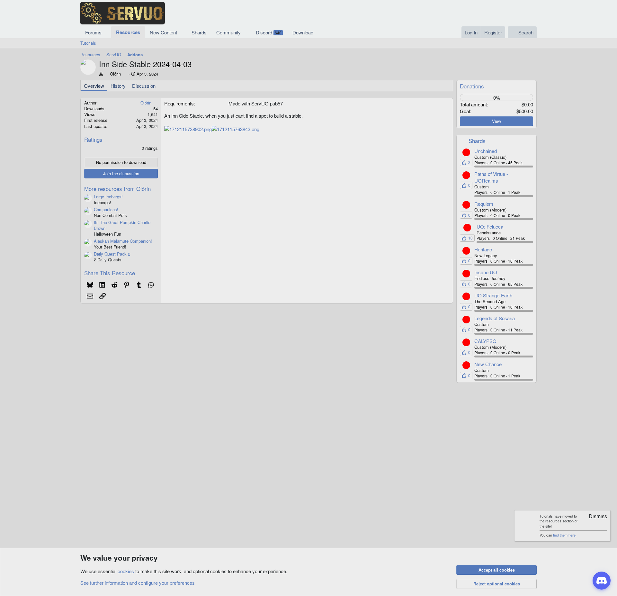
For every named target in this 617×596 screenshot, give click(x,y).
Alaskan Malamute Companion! (123, 241)
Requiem (483, 203)
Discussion (144, 85)
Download (302, 32)
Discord (269, 32)
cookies (126, 571)
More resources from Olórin (117, 189)
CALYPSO (485, 341)
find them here (564, 534)
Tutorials (88, 43)
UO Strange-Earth (493, 295)
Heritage (483, 249)
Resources (128, 32)
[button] (106, 32)
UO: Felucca (490, 226)
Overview (94, 85)
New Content (163, 32)
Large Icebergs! (108, 197)
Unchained (485, 151)
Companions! (106, 209)
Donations (472, 86)
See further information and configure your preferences (137, 582)
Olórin (115, 74)
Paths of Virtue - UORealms (491, 177)
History (118, 85)
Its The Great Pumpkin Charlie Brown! (122, 225)
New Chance (488, 364)
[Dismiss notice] (594, 517)
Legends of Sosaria (494, 318)
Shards (199, 32)
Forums (93, 32)
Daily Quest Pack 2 (112, 254)
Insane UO (485, 272)
